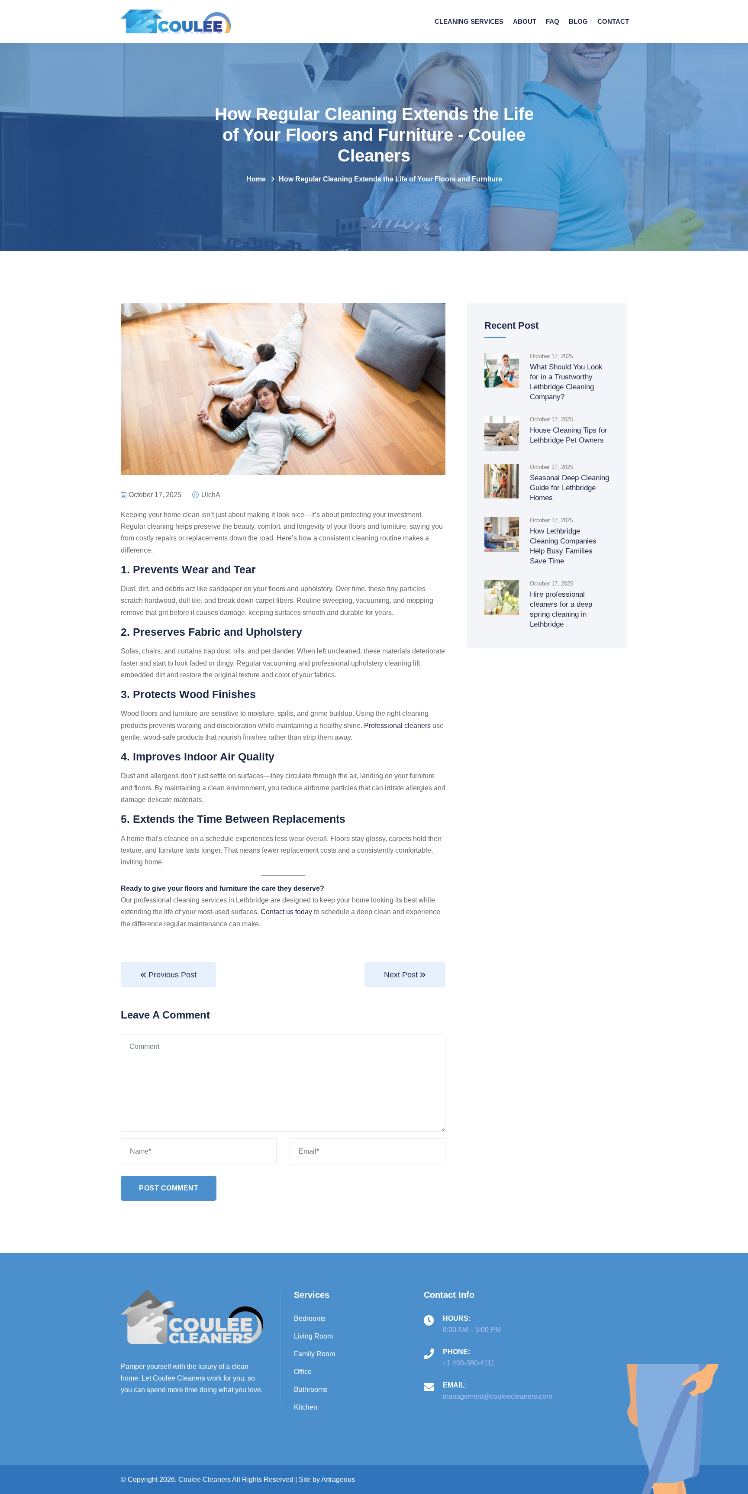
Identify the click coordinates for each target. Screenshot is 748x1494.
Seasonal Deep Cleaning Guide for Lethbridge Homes (569, 488)
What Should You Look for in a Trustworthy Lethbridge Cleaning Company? (566, 382)
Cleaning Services (469, 21)
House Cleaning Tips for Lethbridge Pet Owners (568, 435)
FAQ (552, 21)
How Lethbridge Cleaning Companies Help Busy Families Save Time (563, 546)
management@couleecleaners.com (497, 1396)
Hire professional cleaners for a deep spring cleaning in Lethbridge (561, 609)
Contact (613, 21)
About (524, 21)
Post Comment (168, 1188)
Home (256, 179)
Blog (578, 21)
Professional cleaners (397, 725)
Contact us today (286, 911)
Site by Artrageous (327, 1479)
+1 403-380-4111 (469, 1363)
